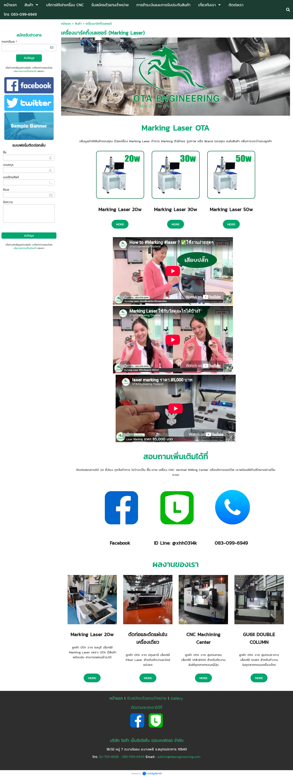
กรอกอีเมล (9, 41)
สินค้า (78, 23)
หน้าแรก (66, 23)
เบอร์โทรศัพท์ (11, 177)
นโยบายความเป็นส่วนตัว (25, 71)
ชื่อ (4, 152)
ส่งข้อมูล (29, 58)
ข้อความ (8, 202)
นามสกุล (8, 165)
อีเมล (6, 189)
